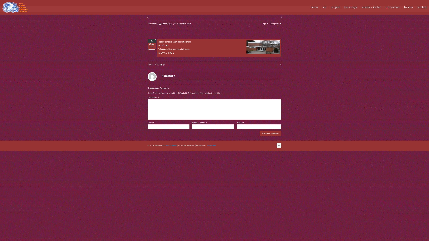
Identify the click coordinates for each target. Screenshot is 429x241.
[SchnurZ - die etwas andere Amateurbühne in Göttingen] (15, 7)
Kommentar (153, 97)
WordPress (211, 145)
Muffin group (171, 145)
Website (240, 123)
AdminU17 (165, 24)
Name (151, 123)
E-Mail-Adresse (199, 123)
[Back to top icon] (279, 145)
